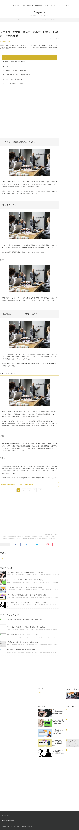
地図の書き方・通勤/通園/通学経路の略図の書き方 (21, 649)
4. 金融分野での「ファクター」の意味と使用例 (16, 74)
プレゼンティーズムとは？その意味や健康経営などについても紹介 (26, 572)
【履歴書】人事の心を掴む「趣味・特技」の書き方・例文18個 (24, 619)
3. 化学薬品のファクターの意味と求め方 (14, 70)
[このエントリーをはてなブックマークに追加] (37, 544)
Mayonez (39, 12)
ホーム (14, 5)
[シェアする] (15, 544)
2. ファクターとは (8, 66)
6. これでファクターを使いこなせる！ (14, 83)
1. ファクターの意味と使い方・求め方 (14, 61)
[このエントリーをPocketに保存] (47, 544)
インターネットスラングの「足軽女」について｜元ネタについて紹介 (26, 602)
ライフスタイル (38, 5)
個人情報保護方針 (6, 815)
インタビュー (47, 5)
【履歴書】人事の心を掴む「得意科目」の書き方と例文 (22, 642)
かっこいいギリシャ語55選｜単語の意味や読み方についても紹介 (25, 580)
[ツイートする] (26, 544)
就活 (19, 5)
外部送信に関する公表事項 (8, 820)
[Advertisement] (29, 100)
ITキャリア (61, 5)
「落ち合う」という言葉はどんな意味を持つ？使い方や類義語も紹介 (26, 595)
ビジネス (54, 5)
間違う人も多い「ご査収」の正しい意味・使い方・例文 (22, 634)
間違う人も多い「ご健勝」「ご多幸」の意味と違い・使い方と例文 (26, 627)
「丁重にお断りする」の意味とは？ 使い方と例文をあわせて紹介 (25, 587)
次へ (34, 490)
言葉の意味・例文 (5, 41)
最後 (40, 490)
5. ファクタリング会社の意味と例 (12, 79)
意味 (2, 558)
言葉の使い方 (30, 5)
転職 (24, 5)
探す (69, 5)
